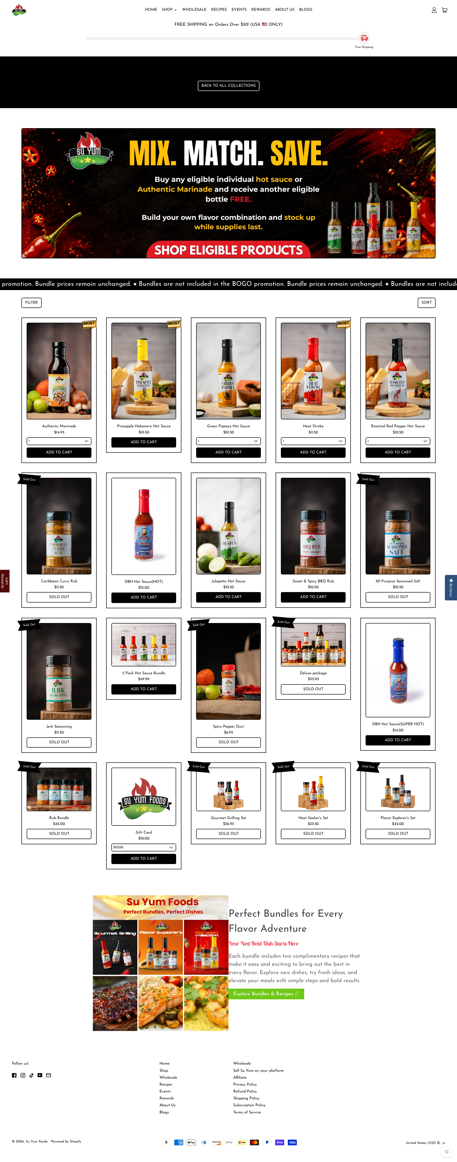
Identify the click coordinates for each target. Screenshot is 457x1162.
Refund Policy (245, 1091)
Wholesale (194, 10)
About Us (284, 10)
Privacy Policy (245, 1085)
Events (239, 10)
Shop (163, 1071)
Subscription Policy (249, 1105)
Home (151, 10)
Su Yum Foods (37, 1141)
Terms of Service (247, 1112)
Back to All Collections (229, 86)
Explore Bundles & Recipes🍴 (266, 993)
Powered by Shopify (66, 1141)
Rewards (260, 10)
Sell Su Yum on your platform (258, 1071)
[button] (31, 303)
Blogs (305, 10)
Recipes (219, 10)
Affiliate (240, 1078)
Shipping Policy (246, 1098)
